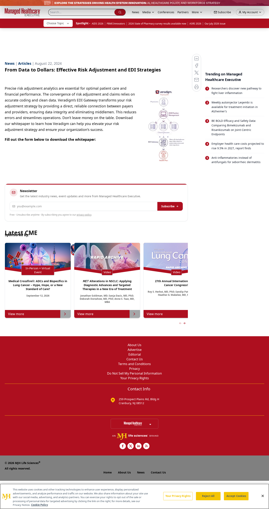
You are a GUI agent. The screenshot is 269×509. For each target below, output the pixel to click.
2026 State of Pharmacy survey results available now (157, 23)
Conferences (166, 12)
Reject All (208, 496)
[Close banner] (264, 5)
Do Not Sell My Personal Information (134, 373)
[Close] (262, 496)
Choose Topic (55, 23)
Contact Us (134, 359)
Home (107, 472)
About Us (134, 345)
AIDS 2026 (97, 23)
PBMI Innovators (116, 23)
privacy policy (84, 214)
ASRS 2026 (195, 23)
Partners (183, 12)
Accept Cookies (236, 496)
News (135, 12)
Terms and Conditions (134, 364)
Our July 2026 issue (215, 23)
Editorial (134, 354)
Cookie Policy (39, 505)
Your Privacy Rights (134, 378)
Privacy (134, 368)
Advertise (135, 349)
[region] (134, 496)
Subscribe (167, 206)
